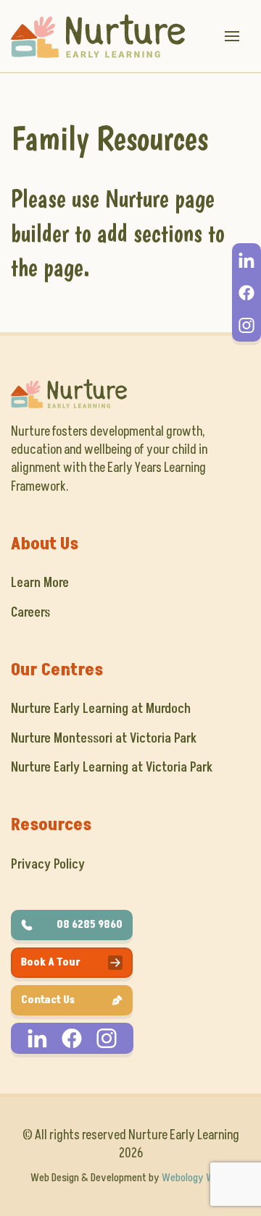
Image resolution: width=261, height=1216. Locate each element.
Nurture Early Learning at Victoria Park (111, 768)
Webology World (196, 1178)
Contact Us (48, 1000)
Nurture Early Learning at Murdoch (101, 709)
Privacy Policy (48, 865)
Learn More (40, 583)
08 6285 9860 (90, 924)
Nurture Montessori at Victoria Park (103, 739)
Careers (30, 613)
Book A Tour (50, 962)
